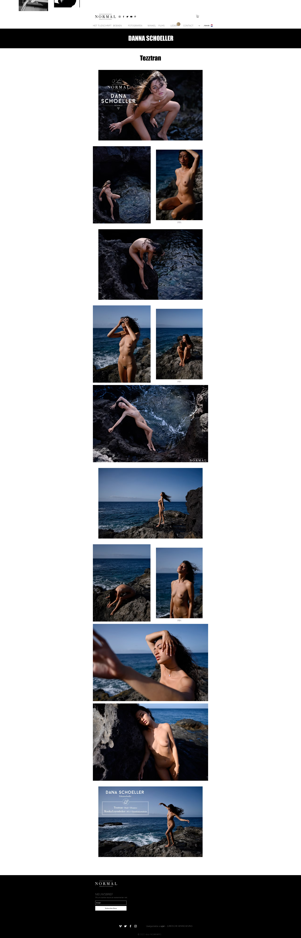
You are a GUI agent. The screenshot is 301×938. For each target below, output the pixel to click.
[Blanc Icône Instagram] (135, 926)
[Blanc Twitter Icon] (125, 926)
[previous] (97, 464)
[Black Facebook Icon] (123, 16)
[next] (204, 464)
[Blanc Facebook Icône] (130, 926)
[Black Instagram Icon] (119, 16)
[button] (197, 16)
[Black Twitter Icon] (127, 16)
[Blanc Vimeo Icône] (120, 926)
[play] (203, 858)
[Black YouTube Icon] (131, 16)
